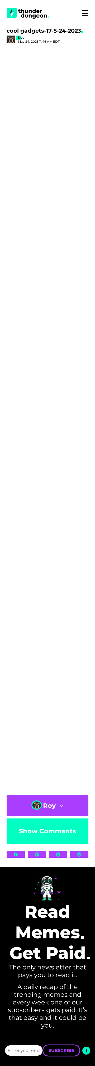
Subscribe (61, 1050)
